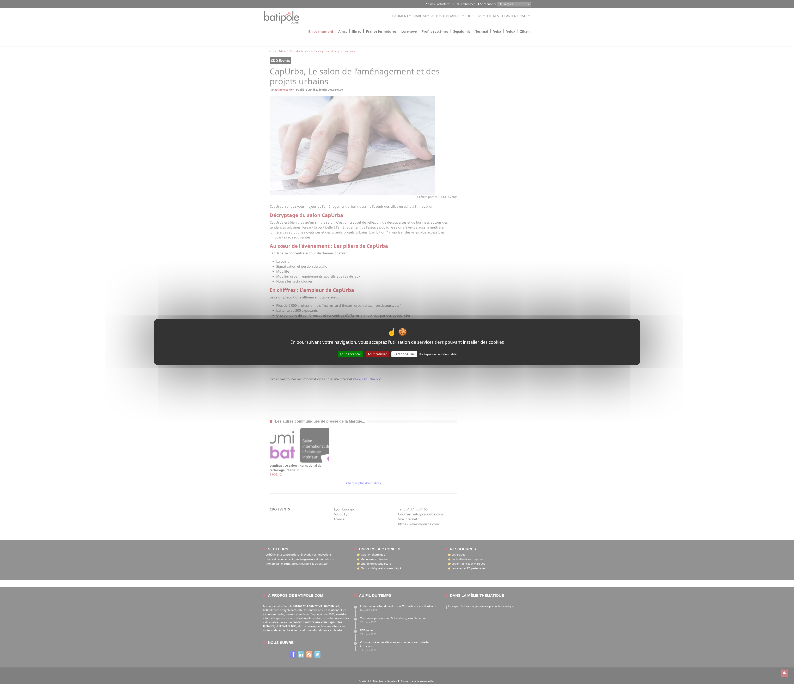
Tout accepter (350, 354)
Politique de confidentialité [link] (438, 354)
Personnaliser (404, 354)
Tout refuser (377, 354)
